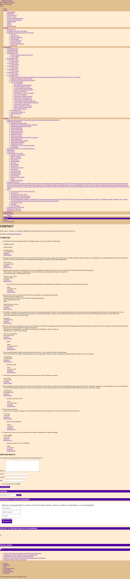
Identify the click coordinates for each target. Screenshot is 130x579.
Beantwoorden (8, 255)
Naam (2, 474)
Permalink (6, 253)
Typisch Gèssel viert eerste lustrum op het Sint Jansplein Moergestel (22, 553)
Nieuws (20, 550)
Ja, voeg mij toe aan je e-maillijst (11, 484)
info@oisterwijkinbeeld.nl (14, 234)
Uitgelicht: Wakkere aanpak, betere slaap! (15, 559)
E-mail (2, 477)
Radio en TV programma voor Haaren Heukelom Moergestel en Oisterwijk (25, 558)
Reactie (2, 471)
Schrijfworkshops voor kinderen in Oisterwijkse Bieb (18, 556)
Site (1, 480)
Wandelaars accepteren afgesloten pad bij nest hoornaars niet (20, 555)
